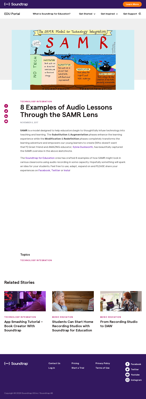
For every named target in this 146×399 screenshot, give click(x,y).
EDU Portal (12, 13)
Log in (51, 367)
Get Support (130, 13)
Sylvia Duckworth (83, 146)
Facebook (44, 170)
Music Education (62, 317)
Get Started (85, 13)
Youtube (135, 374)
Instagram (136, 380)
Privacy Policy (103, 363)
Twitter (55, 170)
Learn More (132, 4)
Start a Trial (78, 367)
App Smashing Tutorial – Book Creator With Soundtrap (23, 325)
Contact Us (54, 363)
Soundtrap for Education (40, 157)
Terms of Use (103, 367)
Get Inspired (108, 13)
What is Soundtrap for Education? (51, 13)
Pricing (75, 363)
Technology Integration (36, 101)
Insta (67, 170)
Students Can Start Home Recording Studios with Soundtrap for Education (72, 325)
